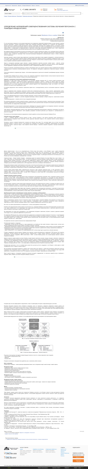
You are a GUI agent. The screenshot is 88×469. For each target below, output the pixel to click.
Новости (33, 5)
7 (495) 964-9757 (10, 458)
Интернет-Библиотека (26, 5)
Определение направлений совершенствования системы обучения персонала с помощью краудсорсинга (27, 439)
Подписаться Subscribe (78, 461)
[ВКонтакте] (63, 32)
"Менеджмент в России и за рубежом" (50, 35)
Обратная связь (8, 456)
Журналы (19, 5)
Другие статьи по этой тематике (11, 433)
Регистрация (81, 5)
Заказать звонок (8, 452)
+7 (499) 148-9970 (29, 10)
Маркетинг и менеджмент (25, 432)
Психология (32, 432)
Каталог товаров (8, 13)
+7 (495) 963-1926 (10, 453)
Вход (77, 5)
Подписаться (78, 457)
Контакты (37, 5)
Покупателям (14, 5)
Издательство (8, 5)
